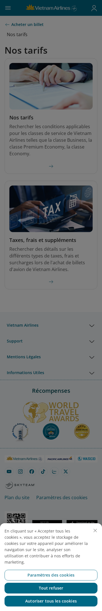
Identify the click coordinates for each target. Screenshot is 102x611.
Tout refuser (51, 588)
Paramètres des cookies (51, 575)
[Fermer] (95, 530)
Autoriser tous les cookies (51, 601)
